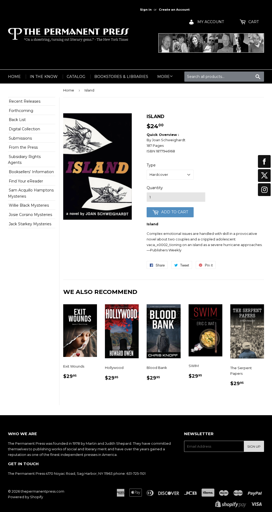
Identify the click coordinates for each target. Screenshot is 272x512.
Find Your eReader (26, 181)
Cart (253, 21)
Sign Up (254, 446)
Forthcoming (21, 110)
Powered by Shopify (25, 497)
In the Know (44, 76)
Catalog (76, 76)
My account (210, 21)
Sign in (146, 9)
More (163, 76)
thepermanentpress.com (42, 491)
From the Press (23, 147)
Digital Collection (24, 129)
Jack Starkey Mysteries (30, 224)
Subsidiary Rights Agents (24, 159)
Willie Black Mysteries (29, 205)
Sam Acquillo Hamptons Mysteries (31, 193)
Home (14, 76)
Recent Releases (24, 101)
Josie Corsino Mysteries (30, 214)
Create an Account (174, 9)
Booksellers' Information (31, 171)
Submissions (20, 138)
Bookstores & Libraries (121, 76)
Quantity (155, 187)
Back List (17, 119)
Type (151, 165)
